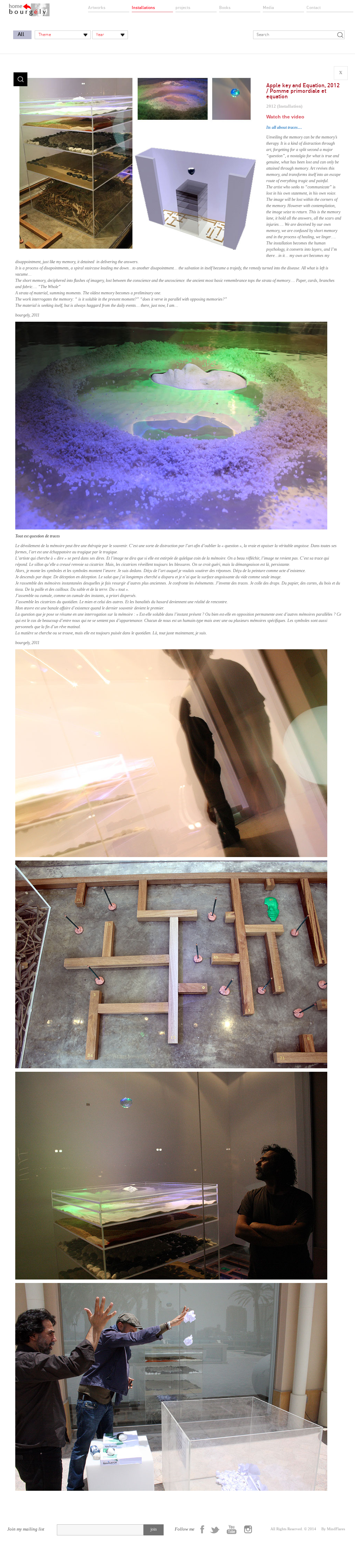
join (153, 1529)
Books (225, 8)
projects (182, 8)
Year (100, 35)
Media (268, 8)
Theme (44, 35)
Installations (143, 8)
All (21, 34)
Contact (313, 8)
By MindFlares (333, 1529)
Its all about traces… (284, 127)
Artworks (96, 8)
